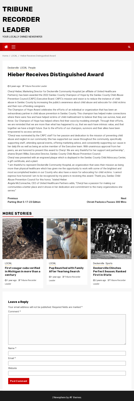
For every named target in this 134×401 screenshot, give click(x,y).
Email (12, 358)
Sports (109, 263)
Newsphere (60, 397)
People (32, 67)
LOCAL (23, 67)
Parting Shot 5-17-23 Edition (24, 200)
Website (12, 368)
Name (12, 348)
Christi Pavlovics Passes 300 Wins (106, 200)
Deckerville (13, 67)
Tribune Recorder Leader (21, 19)
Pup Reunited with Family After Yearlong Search (66, 269)
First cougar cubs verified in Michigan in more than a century (22, 271)
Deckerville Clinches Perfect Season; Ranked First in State (109, 271)
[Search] (129, 47)
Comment (14, 311)
